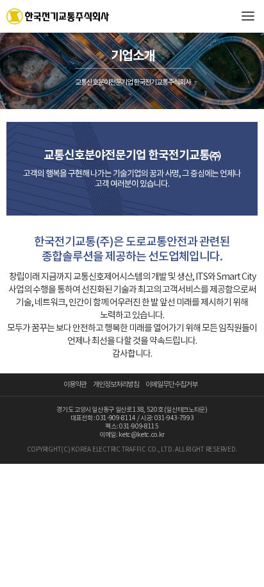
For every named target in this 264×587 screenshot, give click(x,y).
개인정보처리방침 (116, 384)
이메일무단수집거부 (171, 384)
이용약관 (75, 384)
